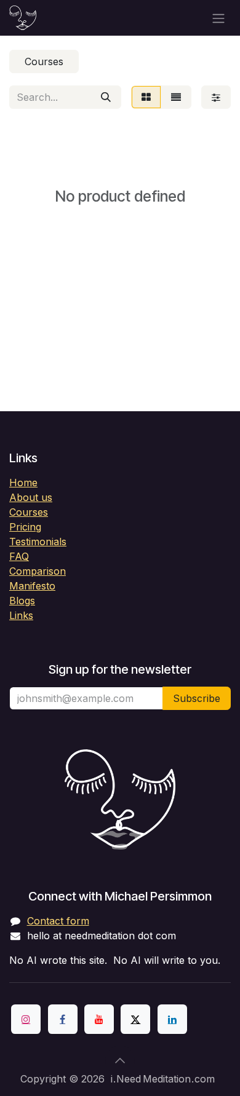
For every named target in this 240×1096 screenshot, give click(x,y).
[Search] (105, 97)
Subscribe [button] (196, 698)
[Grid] (146, 97)
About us (30, 497)
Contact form (58, 921)
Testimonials (37, 541)
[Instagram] (26, 1019)
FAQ (19, 556)
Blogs (22, 600)
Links (21, 615)
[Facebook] (63, 1019)
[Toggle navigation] (218, 18)
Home (23, 482)
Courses (28, 512)
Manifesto (32, 586)
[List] (176, 97)
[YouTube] (99, 1019)
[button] (120, 1060)
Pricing (25, 527)
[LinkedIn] (172, 1019)
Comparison (37, 571)
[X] (135, 1019)
